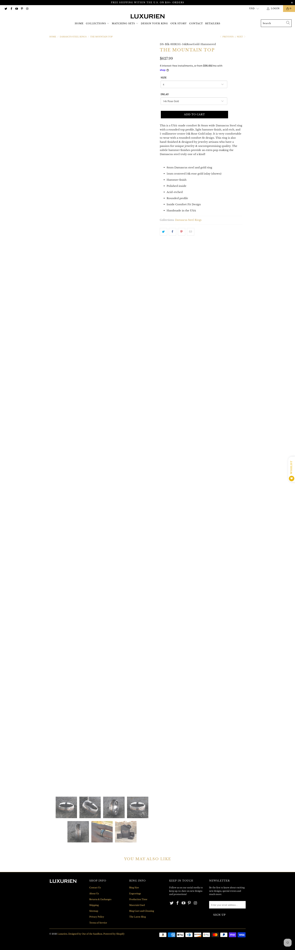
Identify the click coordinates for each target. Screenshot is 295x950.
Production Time (138, 899)
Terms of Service (98, 922)
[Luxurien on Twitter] (5, 8)
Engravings (135, 893)
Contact (196, 23)
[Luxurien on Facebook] (11, 8)
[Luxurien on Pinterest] (21, 8)
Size (164, 77)
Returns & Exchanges (100, 899)
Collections (96, 23)
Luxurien (62, 934)
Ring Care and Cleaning (141, 911)
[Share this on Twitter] (163, 231)
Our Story (178, 23)
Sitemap (93, 911)
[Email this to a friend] (190, 231)
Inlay (165, 94)
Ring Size (134, 887)
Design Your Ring (154, 23)
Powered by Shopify (114, 934)
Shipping (94, 905)
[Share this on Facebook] (172, 231)
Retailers (212, 23)
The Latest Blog (137, 917)
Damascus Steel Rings (188, 220)
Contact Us (95, 887)
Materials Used (137, 905)
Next (240, 37)
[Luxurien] (147, 16)
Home (79, 23)
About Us (94, 893)
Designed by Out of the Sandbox (85, 934)
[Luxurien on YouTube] (16, 8)
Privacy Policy (96, 917)
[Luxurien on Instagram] (27, 8)
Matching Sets (123, 23)
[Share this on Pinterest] (181, 231)
